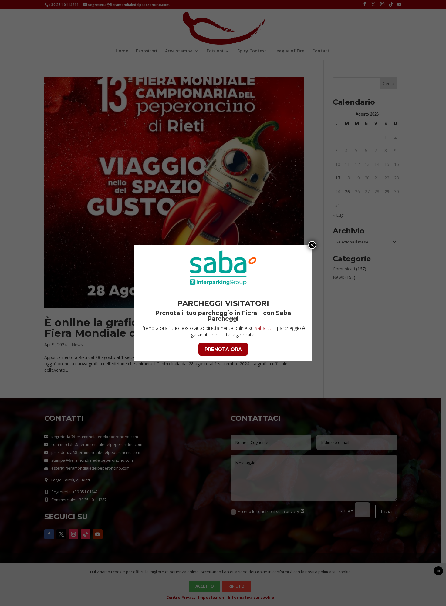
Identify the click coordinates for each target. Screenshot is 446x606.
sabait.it (263, 328)
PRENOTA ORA (223, 349)
